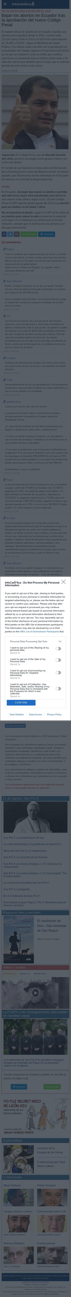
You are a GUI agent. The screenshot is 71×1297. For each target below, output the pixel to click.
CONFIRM (21, 702)
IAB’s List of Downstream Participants (39, 631)
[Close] (64, 583)
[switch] (58, 648)
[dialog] (35, 648)
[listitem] (35, 641)
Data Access (35, 714)
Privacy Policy (54, 714)
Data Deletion (17, 714)
